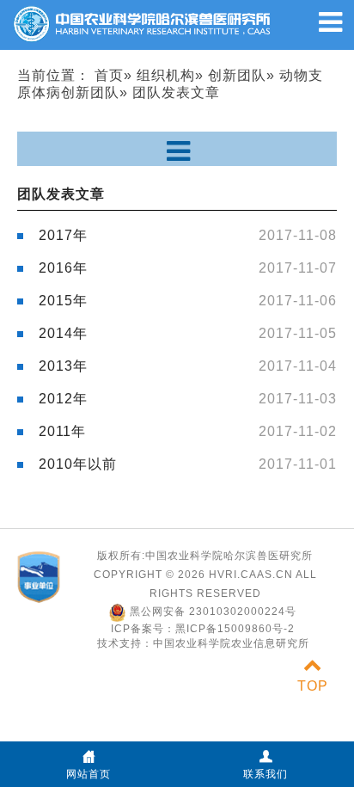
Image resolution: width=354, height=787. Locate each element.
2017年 (63, 235)
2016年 (63, 268)
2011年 (62, 431)
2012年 (63, 398)
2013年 (63, 366)
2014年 (63, 333)
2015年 (63, 300)
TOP (312, 686)
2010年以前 (78, 464)
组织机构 (166, 75)
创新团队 (237, 75)
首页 (109, 75)
